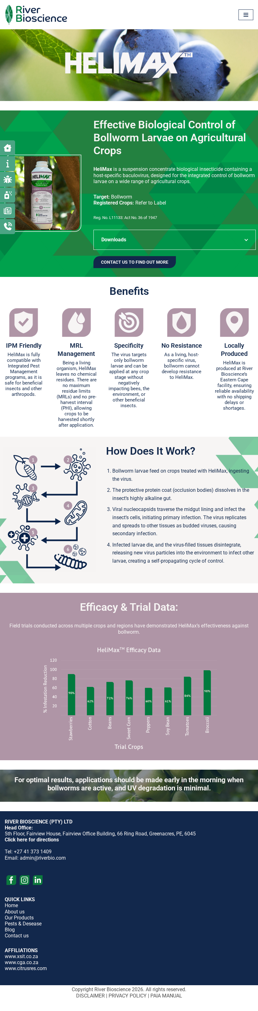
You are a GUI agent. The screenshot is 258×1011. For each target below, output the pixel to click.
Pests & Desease (23, 924)
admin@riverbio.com (43, 858)
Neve (101, 1005)
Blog (10, 930)
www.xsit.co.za (21, 956)
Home (11, 905)
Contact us (17, 936)
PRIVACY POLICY (128, 996)
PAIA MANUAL (166, 996)
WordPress (150, 1005)
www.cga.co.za (21, 962)
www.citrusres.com (26, 968)
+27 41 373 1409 (33, 852)
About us (15, 912)
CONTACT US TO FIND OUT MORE (134, 262)
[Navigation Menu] (245, 14)
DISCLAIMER (90, 996)
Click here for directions (32, 840)
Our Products (19, 918)
